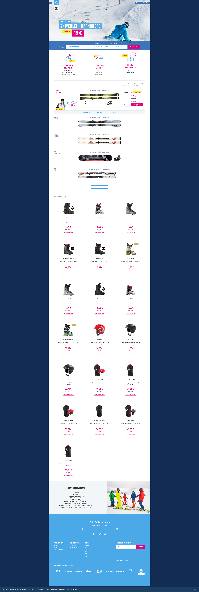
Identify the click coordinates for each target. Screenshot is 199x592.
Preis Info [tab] (112, 112)
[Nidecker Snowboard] (141, 573)
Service (87, 543)
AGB (86, 551)
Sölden (55, 551)
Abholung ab (98, 43)
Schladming (56, 558)
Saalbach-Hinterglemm (59, 549)
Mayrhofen (56, 547)
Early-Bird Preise (74, 543)
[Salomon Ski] (99, 572)
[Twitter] (99, 534)
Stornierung (88, 549)
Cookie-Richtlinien (73, 589)
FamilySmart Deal (74, 547)
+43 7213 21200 (134, 85)
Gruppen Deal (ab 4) (74, 545)
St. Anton (56, 554)
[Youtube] (105, 534)
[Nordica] (89, 572)
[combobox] (127, 104)
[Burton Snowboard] (130, 572)
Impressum (87, 556)
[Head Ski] (120, 572)
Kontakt (87, 545)
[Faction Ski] (68, 572)
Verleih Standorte (58, 543)
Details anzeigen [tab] (86, 112)
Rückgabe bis (114, 43)
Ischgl (55, 545)
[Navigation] (50, 3)
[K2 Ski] (58, 572)
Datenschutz (88, 554)
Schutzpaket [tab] (100, 112)
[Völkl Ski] (79, 572)
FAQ (86, 547)
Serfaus (55, 556)
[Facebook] (93, 534)
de (136, 2)
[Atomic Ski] (110, 572)
